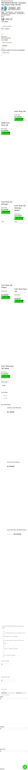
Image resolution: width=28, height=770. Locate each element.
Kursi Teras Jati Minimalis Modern (20, 208)
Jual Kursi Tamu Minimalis (14, 407)
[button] (25, 767)
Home (3, 48)
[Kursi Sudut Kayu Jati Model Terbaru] (3, 573)
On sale (5, 395)
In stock (5, 398)
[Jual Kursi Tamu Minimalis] (3, 433)
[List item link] (14, 645)
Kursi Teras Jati (20, 111)
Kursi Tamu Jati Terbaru (13, 462)
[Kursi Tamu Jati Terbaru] (3, 494)
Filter (3, 385)
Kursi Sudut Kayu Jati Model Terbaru (16, 529)
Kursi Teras (4, 128)
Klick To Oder (6, 132)
